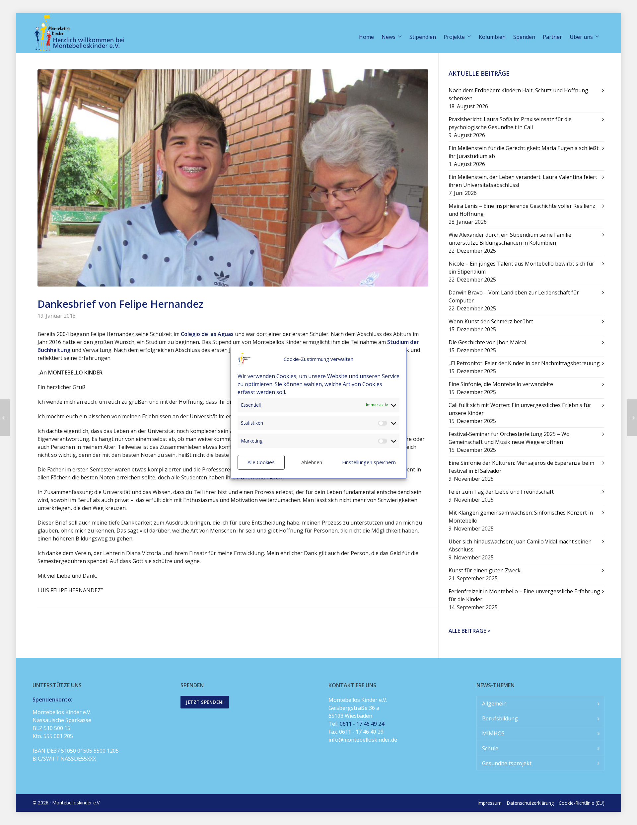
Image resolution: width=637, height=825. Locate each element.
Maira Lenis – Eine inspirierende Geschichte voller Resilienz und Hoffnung (522, 209)
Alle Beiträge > (469, 630)
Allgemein (494, 703)
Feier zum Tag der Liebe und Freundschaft (501, 491)
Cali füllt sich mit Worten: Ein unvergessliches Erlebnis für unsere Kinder (520, 409)
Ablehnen (311, 462)
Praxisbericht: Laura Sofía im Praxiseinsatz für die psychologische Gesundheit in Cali (510, 123)
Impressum (489, 803)
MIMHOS (493, 733)
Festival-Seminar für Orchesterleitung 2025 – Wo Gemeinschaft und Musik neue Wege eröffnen (509, 438)
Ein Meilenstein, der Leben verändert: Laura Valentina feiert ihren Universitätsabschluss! (523, 181)
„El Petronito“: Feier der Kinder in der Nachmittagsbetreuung (524, 363)
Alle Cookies (261, 462)
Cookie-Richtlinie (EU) (581, 803)
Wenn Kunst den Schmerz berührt (491, 321)
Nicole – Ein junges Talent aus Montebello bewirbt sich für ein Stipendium (521, 267)
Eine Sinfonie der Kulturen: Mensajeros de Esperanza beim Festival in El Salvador (521, 466)
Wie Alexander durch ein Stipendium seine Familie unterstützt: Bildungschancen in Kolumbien (510, 238)
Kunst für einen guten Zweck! (485, 570)
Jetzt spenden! (205, 702)
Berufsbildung (500, 718)
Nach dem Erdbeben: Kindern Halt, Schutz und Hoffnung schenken (518, 94)
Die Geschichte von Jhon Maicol (487, 342)
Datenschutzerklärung (530, 803)
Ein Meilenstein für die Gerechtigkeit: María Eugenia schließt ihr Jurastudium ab (524, 152)
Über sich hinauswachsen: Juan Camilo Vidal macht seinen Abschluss (520, 545)
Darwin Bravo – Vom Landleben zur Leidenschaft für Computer (514, 296)
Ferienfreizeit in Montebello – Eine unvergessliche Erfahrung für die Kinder (524, 595)
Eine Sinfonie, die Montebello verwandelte (501, 384)
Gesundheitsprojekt (506, 763)
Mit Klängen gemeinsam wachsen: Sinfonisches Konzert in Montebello (521, 516)
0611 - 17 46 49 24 (362, 723)
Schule (490, 748)
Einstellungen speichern (369, 462)
